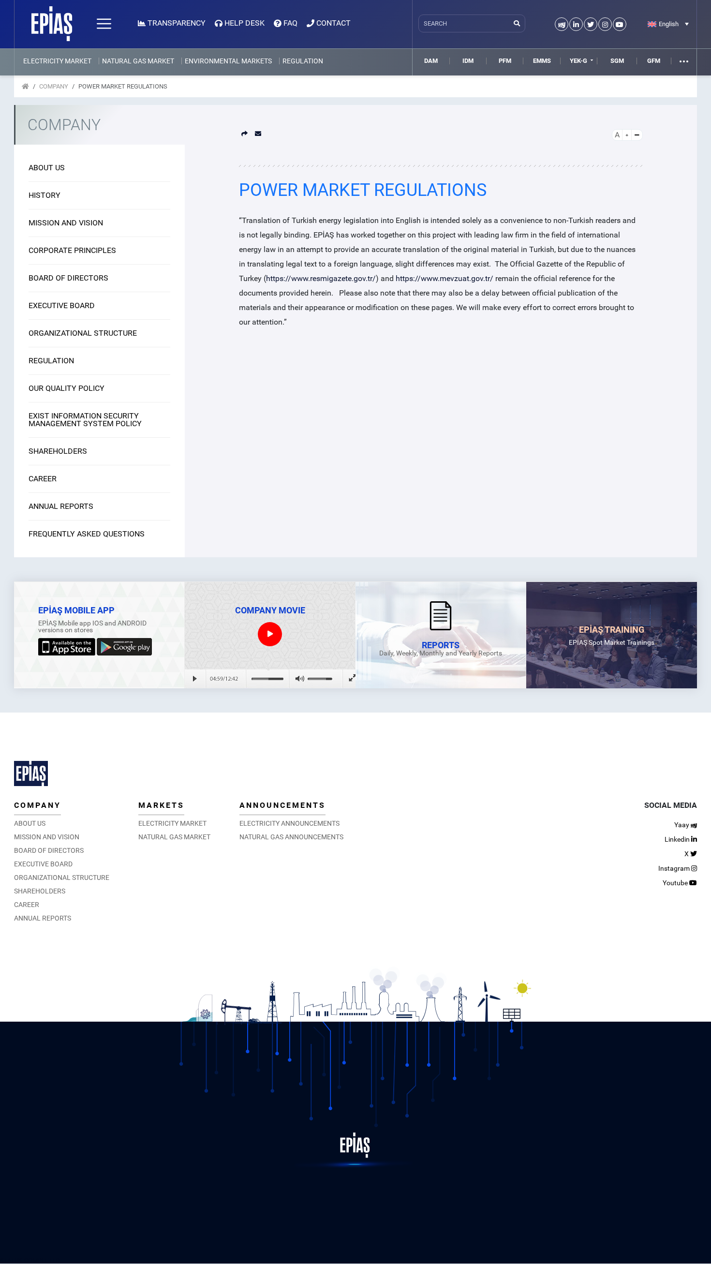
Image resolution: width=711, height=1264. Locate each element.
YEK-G (578, 61)
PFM (505, 60)
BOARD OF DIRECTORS (68, 278)
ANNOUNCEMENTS (282, 805)
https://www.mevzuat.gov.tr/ (444, 278)
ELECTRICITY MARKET (57, 61)
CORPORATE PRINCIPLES (72, 250)
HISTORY (44, 195)
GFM (653, 60)
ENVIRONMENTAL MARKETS (228, 61)
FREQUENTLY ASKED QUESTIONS (87, 533)
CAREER (43, 478)
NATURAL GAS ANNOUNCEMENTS (291, 837)
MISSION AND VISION (66, 222)
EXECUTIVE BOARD (62, 305)
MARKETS (161, 805)
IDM (468, 60)
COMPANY (53, 86)
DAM (431, 60)
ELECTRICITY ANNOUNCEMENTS (289, 823)
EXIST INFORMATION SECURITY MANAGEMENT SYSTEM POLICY (85, 419)
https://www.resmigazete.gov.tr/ (321, 278)
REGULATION (302, 61)
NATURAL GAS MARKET (138, 61)
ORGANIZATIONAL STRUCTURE (83, 333)
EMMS (542, 60)
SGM (617, 60)
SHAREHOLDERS (58, 451)
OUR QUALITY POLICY (66, 388)
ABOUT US (47, 167)
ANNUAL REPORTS (61, 506)
